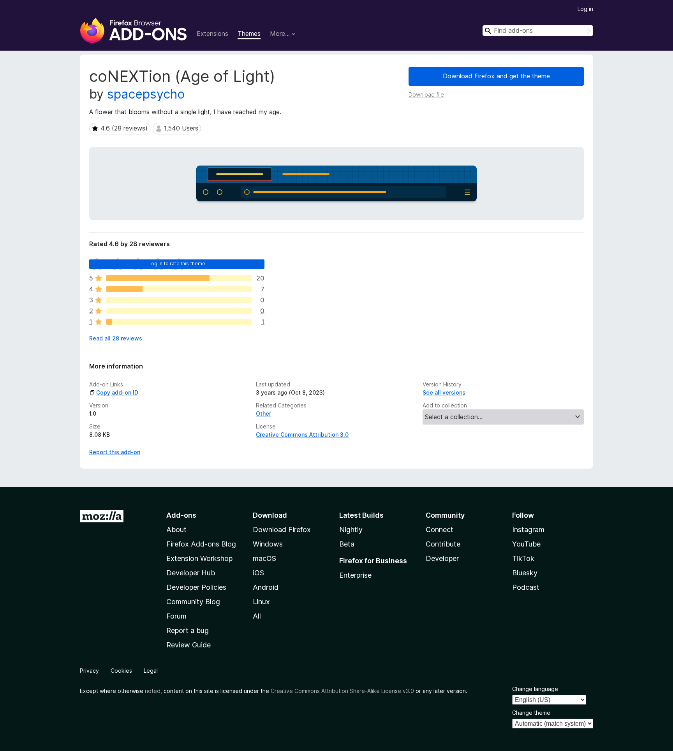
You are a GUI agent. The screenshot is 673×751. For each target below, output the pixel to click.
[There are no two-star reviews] (179, 311)
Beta (346, 544)
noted (152, 691)
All (257, 616)
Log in (585, 8)
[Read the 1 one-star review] (179, 322)
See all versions (444, 392)
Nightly (351, 529)
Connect (439, 529)
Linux (261, 602)
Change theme (531, 712)
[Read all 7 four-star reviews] (179, 289)
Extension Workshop (199, 558)
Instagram (528, 529)
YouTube (526, 544)
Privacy (89, 670)
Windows (268, 544)
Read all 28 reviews (115, 338)
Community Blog (193, 602)
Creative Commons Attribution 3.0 (302, 434)
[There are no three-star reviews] (179, 300)
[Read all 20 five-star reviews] (179, 278)
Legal (151, 670)
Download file (426, 94)
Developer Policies (196, 587)
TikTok (523, 558)
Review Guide (188, 645)
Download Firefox (282, 529)
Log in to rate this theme (177, 263)
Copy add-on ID (117, 392)
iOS (258, 573)
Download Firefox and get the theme (496, 76)
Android (265, 587)
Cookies (121, 670)
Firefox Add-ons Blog (201, 544)
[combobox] (538, 30)
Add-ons (181, 515)
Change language (535, 689)
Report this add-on (114, 452)
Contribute (443, 544)
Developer (442, 558)
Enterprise (355, 575)
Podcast (525, 587)
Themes (249, 33)
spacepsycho (146, 94)
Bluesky (524, 573)
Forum (176, 616)
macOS (264, 558)
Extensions (212, 33)
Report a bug (187, 630)
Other (263, 413)
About (176, 529)
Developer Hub (190, 573)
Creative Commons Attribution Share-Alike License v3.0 (342, 691)
